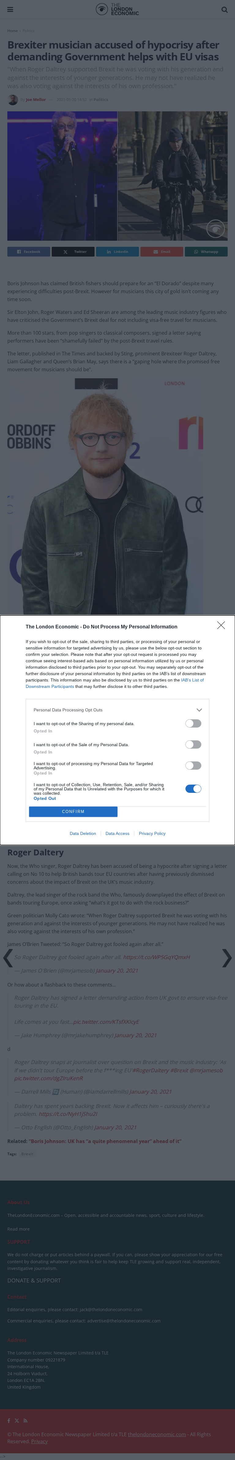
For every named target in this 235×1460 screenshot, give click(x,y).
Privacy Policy (152, 833)
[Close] (223, 627)
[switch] (193, 723)
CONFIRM (73, 811)
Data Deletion (83, 833)
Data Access (117, 833)
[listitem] (117, 710)
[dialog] (117, 730)
